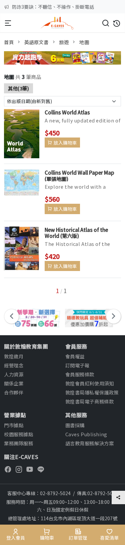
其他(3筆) (18, 88)
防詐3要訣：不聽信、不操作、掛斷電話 (53, 6)
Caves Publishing (86, 434)
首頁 (9, 42)
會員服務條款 (79, 374)
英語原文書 (36, 42)
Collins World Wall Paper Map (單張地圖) (79, 175)
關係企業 (13, 383)
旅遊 (64, 42)
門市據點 (13, 425)
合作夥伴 (13, 392)
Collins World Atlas (67, 112)
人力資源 (13, 374)
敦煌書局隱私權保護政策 (92, 392)
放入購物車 (65, 142)
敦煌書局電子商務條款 (89, 401)
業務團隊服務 (18, 443)
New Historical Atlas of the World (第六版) (76, 232)
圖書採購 (75, 425)
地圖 (84, 42)
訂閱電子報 (77, 365)
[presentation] (11, 316)
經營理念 (13, 365)
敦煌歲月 (13, 356)
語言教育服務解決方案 (89, 443)
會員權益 (75, 356)
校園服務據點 (18, 434)
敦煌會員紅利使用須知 (89, 383)
